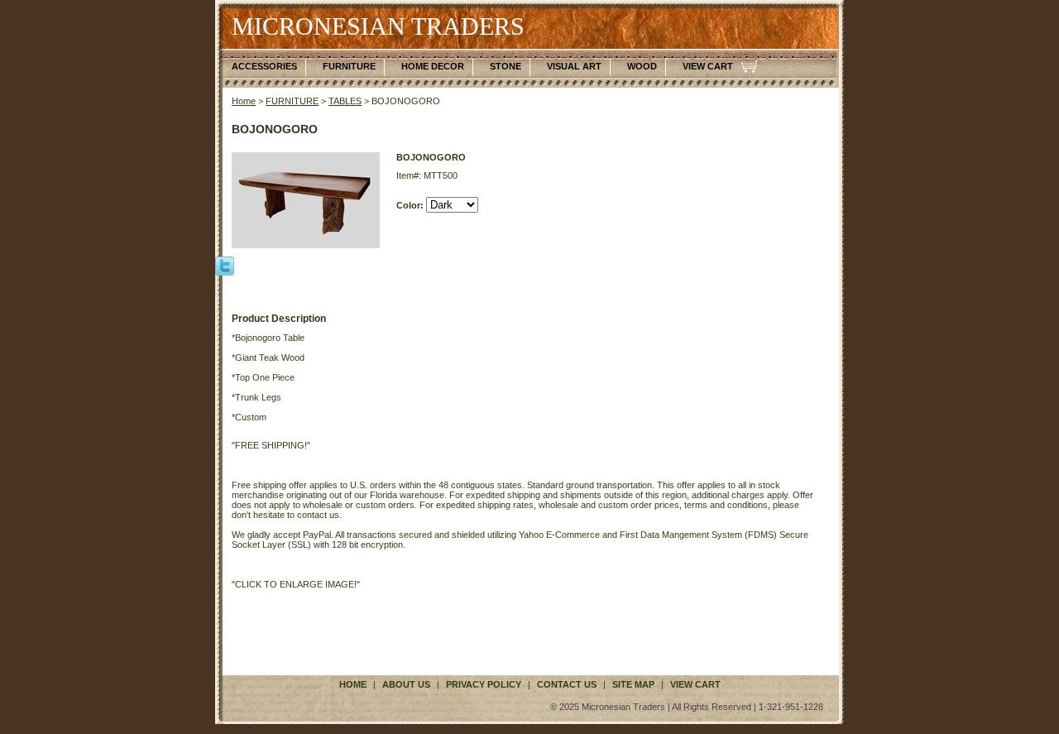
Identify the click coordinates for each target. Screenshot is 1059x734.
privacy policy (483, 684)
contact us (567, 684)
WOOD (642, 66)
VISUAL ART (574, 66)
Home (244, 101)
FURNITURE (349, 66)
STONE (505, 66)
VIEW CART (708, 66)
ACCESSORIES (264, 66)
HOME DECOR (432, 66)
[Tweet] (224, 265)
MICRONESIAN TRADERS (378, 26)
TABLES (345, 101)
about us (406, 684)
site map (633, 684)
